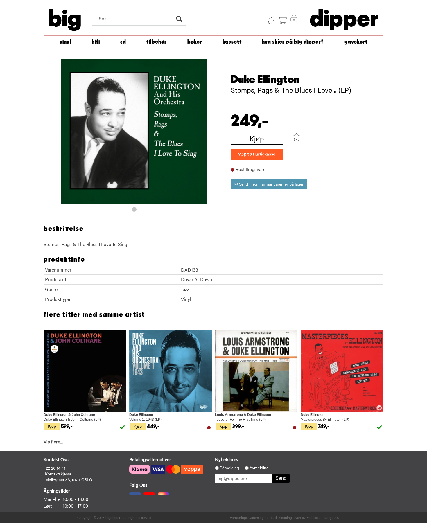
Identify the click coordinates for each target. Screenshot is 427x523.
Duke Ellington (265, 79)
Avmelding (259, 468)
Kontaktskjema (58, 474)
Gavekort (355, 42)
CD (123, 42)
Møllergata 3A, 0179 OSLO (68, 479)
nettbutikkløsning (278, 517)
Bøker (194, 42)
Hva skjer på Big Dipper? (293, 42)
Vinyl (65, 42)
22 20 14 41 (55, 468)
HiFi (96, 42)
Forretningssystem (244, 517)
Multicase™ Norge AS (322, 517)
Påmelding (229, 468)
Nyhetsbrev (226, 459)
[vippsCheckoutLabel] (257, 154)
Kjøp (257, 139)
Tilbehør (156, 42)
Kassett (232, 42)
